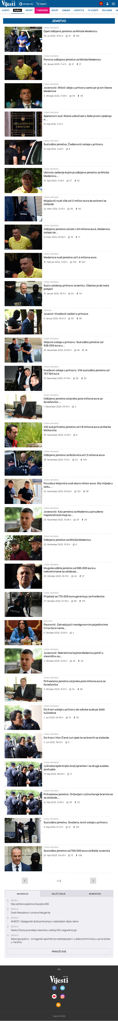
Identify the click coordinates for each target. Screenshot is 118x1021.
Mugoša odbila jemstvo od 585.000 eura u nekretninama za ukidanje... (70, 569)
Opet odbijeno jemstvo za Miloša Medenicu (70, 31)
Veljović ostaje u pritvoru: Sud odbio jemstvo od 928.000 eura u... (73, 343)
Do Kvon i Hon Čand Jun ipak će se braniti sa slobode (76, 737)
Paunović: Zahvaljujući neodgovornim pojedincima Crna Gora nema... (76, 626)
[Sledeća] (93, 881)
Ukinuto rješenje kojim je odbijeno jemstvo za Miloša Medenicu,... (76, 174)
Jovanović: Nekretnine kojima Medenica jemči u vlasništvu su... (73, 654)
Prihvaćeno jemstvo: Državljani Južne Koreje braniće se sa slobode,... (78, 795)
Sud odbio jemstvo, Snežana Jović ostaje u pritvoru (76, 822)
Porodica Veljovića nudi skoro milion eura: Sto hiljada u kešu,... (78, 485)
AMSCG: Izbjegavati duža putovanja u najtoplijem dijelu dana (44, 921)
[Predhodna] (25, 881)
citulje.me (28, 3)
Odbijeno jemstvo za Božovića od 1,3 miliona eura (74, 455)
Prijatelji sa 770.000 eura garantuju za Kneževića (74, 596)
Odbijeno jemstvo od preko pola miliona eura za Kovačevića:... (73, 400)
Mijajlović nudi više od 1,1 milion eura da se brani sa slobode (75, 202)
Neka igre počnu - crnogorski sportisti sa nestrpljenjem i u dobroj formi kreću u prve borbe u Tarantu (60, 940)
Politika (48, 621)
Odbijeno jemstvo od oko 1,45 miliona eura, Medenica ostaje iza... (77, 230)
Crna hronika (51, 28)
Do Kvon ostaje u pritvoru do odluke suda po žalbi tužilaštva (74, 711)
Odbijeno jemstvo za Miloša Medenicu (67, 539)
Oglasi (43, 3)
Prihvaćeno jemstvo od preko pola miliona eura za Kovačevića (75, 682)
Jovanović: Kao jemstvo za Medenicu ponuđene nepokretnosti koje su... (73, 513)
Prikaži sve (59, 951)
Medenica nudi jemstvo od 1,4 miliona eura (70, 257)
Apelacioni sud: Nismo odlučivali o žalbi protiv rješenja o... (78, 117)
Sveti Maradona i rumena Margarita (30, 912)
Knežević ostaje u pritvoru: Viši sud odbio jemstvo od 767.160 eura (76, 371)
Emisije (47, 310)
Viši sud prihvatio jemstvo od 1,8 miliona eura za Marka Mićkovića (77, 428)
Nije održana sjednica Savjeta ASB (30, 904)
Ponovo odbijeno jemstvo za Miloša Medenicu (72, 59)
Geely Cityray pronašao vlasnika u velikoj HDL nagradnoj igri (44, 930)
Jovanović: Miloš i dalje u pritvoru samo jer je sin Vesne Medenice (78, 89)
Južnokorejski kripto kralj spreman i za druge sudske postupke (76, 767)
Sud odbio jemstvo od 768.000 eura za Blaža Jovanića (77, 850)
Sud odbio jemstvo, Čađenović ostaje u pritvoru (73, 144)
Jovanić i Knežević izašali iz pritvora (66, 314)
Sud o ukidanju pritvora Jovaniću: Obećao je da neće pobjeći (76, 287)
